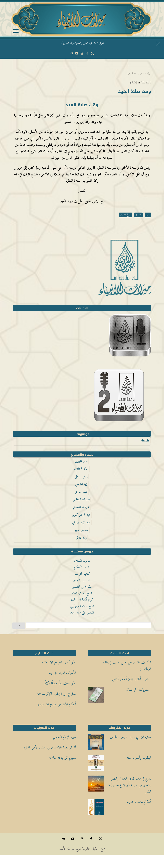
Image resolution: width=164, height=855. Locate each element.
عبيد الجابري (81, 492)
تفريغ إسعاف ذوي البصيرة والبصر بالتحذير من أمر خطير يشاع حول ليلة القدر (130, 785)
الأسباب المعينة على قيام (62, 673)
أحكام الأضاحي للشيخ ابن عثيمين (56, 704)
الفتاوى (132, 82)
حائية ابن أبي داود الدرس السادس (130, 737)
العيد (148, 215)
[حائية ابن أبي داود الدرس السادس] (96, 743)
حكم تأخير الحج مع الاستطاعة (59, 662)
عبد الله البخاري (81, 499)
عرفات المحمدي (81, 507)
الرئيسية (148, 73)
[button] (154, 828)
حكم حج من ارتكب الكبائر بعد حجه (56, 694)
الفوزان (138, 215)
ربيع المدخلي (81, 476)
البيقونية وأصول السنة (139, 758)
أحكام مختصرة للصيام (138, 802)
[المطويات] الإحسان (138, 690)
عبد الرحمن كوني (81, 515)
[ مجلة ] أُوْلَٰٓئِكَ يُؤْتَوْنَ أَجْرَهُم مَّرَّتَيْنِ (131, 679)
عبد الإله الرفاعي (81, 522)
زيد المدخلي (81, 484)
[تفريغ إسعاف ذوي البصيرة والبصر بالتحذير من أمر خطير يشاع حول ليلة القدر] (96, 785)
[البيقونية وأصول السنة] (96, 764)
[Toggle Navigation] (16, 32)
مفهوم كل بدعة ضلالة (63, 758)
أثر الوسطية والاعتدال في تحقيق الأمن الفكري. (48, 747)
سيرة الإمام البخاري (64, 737)
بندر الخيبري (81, 461)
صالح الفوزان (125, 215)
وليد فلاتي (81, 538)
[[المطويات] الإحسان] (96, 696)
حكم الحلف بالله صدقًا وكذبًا (60, 683)
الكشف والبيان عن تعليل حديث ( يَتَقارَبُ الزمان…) (125, 665)
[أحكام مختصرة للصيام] (96, 808)
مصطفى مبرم (81, 530)
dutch (145, 440)
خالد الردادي (81, 469)
